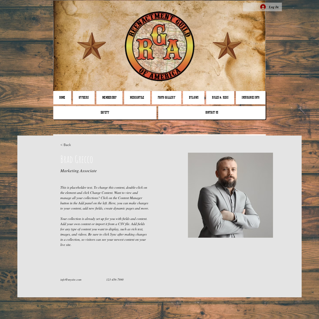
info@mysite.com (70, 279)
